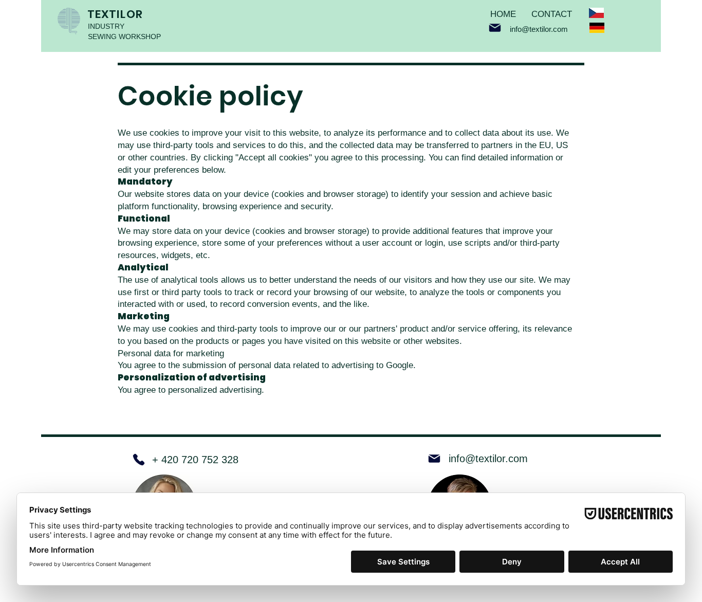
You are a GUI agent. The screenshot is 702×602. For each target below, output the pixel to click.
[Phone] (138, 459)
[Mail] (495, 27)
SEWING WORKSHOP (124, 36)
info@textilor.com (539, 29)
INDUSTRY (106, 26)
